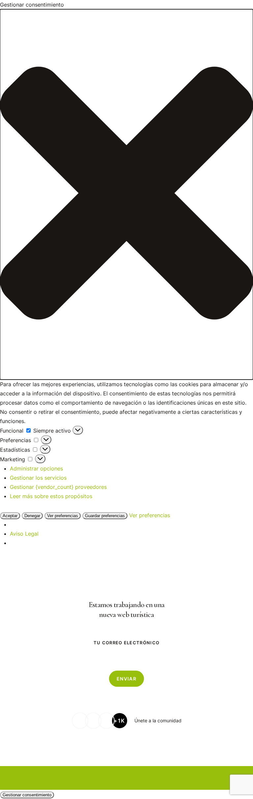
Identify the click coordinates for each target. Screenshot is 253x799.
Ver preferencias (62, 515)
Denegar (32, 515)
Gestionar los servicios (38, 477)
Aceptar (10, 515)
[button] (126, 194)
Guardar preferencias (105, 515)
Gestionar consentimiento (27, 794)
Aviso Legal (24, 533)
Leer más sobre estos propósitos (51, 496)
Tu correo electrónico (126, 642)
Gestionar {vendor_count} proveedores (58, 487)
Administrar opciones (36, 468)
